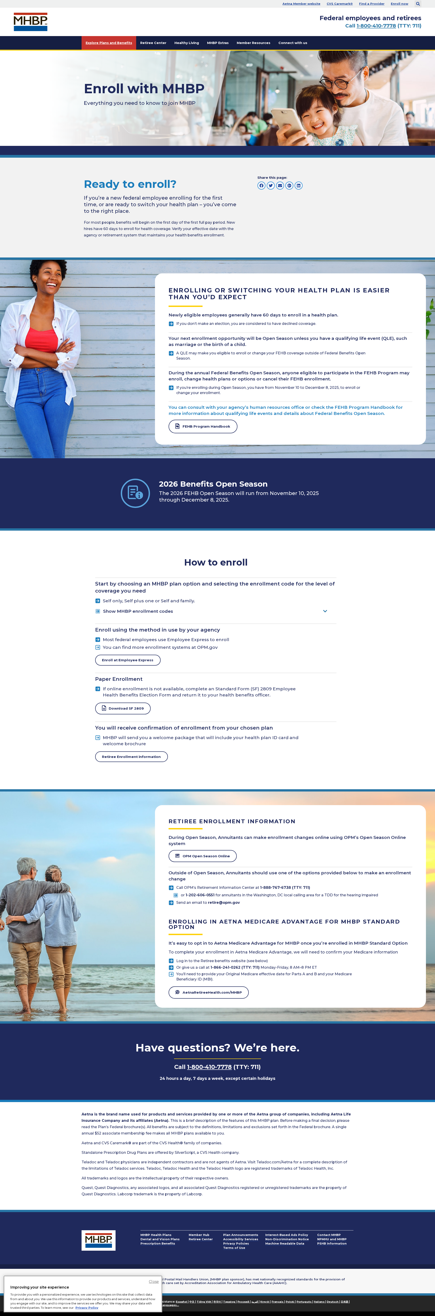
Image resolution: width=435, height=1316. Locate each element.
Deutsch (333, 1301)
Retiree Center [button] (153, 43)
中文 (192, 1301)
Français (278, 1301)
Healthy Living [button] (186, 43)
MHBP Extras (218, 43)
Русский (243, 1301)
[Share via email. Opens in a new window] (280, 185)
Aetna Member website (301, 3)
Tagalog (229, 1301)
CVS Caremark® (340, 3)
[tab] (215, 611)
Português (304, 1301)
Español (182, 1301)
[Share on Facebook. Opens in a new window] (261, 185)
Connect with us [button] (292, 43)
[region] (83, 1294)
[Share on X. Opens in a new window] (271, 185)
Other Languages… (165, 1305)
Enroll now (399, 3)
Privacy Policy (86, 1307)
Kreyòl (265, 1301)
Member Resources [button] (253, 43)
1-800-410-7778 (376, 25)
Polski (290, 1301)
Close (154, 1281)
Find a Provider (371, 3)
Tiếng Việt (204, 1301)
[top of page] (419, 1302)
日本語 (345, 1301)
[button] (418, 3)
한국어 (217, 1301)
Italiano (319, 1301)
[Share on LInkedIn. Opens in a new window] (299, 185)
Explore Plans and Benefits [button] (109, 43)
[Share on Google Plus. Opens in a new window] (289, 185)
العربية (255, 1301)
